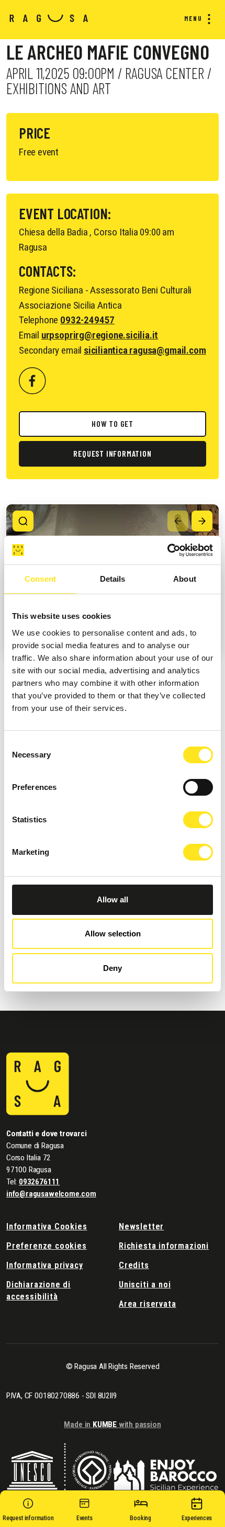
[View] (23, 521)
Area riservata (147, 1304)
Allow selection (113, 933)
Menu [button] (193, 18)
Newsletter (141, 1226)
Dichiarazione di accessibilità (38, 1291)
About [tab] (184, 578)
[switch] (198, 787)
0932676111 (39, 1181)
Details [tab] (113, 578)
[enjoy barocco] (166, 1469)
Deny (112, 968)
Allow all (112, 899)
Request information (112, 453)
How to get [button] (112, 423)
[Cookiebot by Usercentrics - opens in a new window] (167, 550)
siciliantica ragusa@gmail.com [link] (145, 350)
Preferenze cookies (46, 1246)
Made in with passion (112, 1424)
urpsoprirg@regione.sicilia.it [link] (99, 335)
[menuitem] (195, 18)
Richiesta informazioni (164, 1246)
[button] (28, 1511)
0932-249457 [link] (87, 320)
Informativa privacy (44, 1265)
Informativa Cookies (46, 1226)
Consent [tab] (40, 578)
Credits (134, 1265)
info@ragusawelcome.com (51, 1193)
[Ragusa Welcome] (49, 17)
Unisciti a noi (145, 1285)
